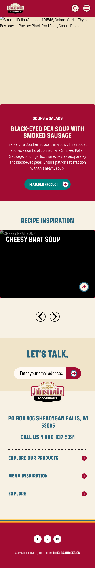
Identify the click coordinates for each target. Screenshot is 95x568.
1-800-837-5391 (58, 437)
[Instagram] (57, 539)
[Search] (75, 8)
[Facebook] (38, 539)
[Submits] (73, 373)
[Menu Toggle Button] (87, 8)
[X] (47, 539)
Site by (62, 553)
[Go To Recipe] (84, 287)
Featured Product (43, 184)
